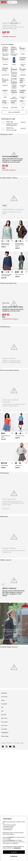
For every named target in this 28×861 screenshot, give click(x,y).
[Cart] (22, 2)
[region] (14, 838)
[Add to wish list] (12, 241)
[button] (7, 230)
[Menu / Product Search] (26, 2)
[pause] (26, 623)
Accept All (14, 852)
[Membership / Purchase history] (19, 2)
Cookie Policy (17, 848)
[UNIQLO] (3, 2)
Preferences (13, 856)
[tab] (3, 6)
